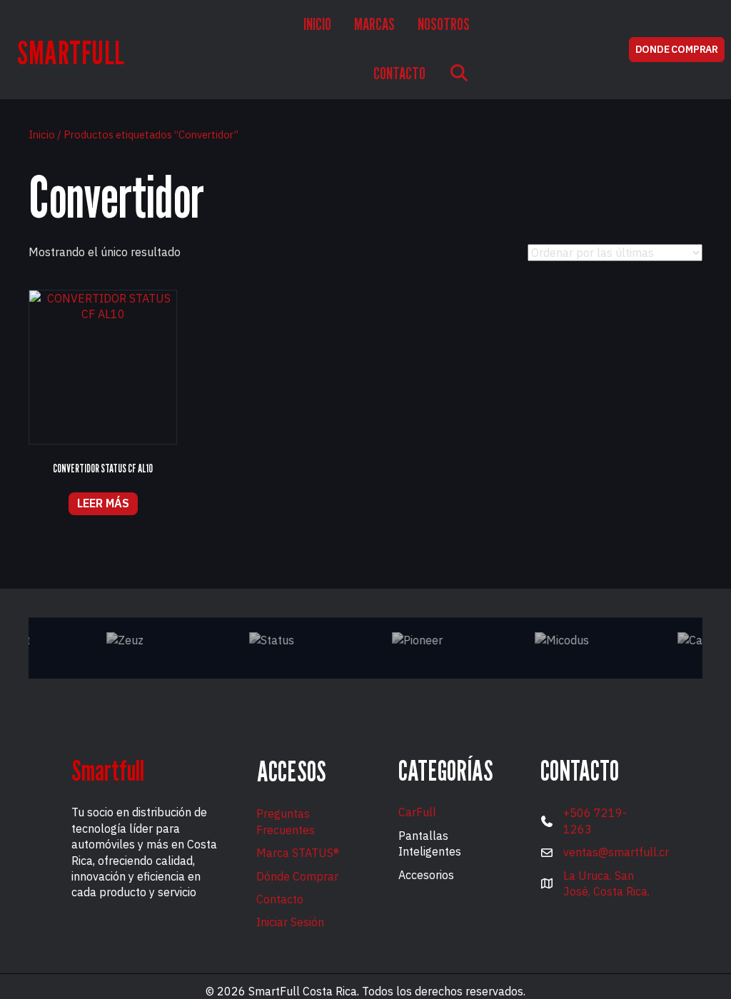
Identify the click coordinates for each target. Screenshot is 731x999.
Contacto (279, 899)
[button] (459, 74)
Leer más (103, 503)
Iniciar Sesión (290, 922)
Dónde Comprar (297, 876)
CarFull (417, 812)
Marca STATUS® (297, 853)
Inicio (42, 134)
